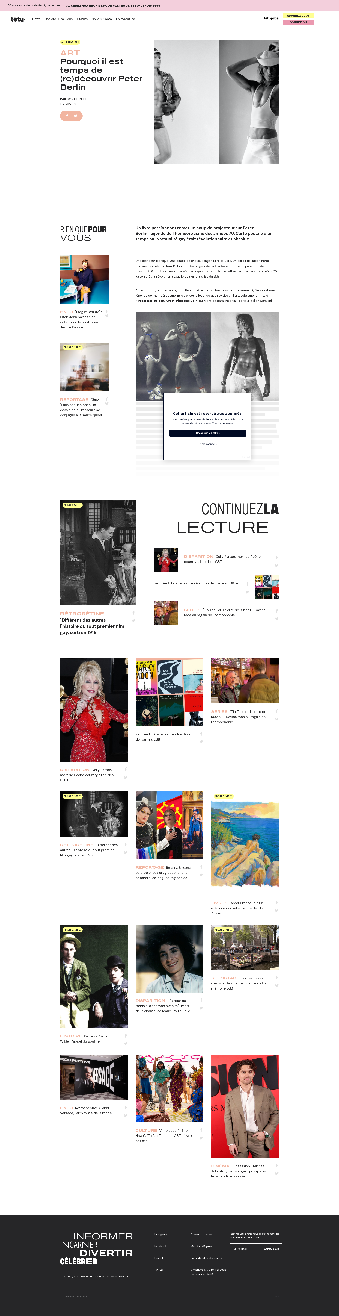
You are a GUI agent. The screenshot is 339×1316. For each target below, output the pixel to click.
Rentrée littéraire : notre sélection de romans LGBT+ (196, 583)
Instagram (160, 1234)
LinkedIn (159, 1258)
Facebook (160, 1246)
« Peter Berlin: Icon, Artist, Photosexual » (167, 301)
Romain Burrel (79, 99)
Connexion (298, 22)
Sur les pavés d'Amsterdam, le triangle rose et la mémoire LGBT (239, 983)
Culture (82, 18)
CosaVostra (81, 1296)
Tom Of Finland (177, 266)
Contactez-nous (201, 1234)
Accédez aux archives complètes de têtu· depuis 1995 (113, 5)
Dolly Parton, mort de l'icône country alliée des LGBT (87, 774)
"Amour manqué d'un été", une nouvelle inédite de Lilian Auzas (238, 908)
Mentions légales (201, 1246)
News (36, 18)
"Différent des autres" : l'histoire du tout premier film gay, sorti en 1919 (92, 626)
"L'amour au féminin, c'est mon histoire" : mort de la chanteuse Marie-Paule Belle (163, 1005)
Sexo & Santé (102, 18)
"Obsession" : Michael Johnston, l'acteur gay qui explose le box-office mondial (238, 1171)
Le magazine (125, 18)
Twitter (158, 1269)
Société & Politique (59, 18)
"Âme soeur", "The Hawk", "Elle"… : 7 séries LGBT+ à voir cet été (164, 1135)
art (70, 53)
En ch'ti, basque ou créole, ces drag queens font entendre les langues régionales (163, 872)
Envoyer (271, 1248)
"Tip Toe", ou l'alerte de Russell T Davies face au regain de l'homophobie (238, 716)
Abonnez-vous (298, 15)
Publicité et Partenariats (206, 1258)
